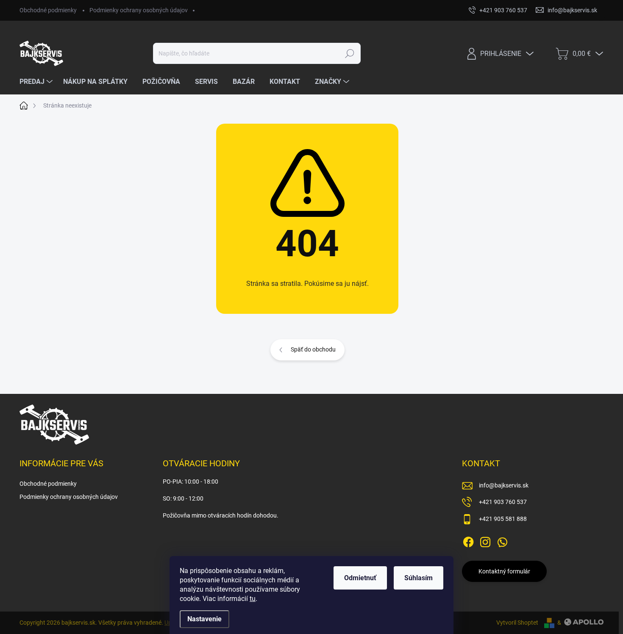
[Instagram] (485, 540)
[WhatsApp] (502, 540)
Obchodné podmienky (48, 10)
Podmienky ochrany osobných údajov (138, 10)
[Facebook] (468, 540)
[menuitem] (37, 81)
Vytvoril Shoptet (517, 622)
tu (253, 599)
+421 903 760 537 (503, 501)
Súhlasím (418, 578)
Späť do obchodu (313, 349)
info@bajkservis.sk (503, 485)
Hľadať (349, 53)
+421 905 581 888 (503, 518)
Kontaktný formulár (504, 571)
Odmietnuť (360, 578)
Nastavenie (204, 619)
